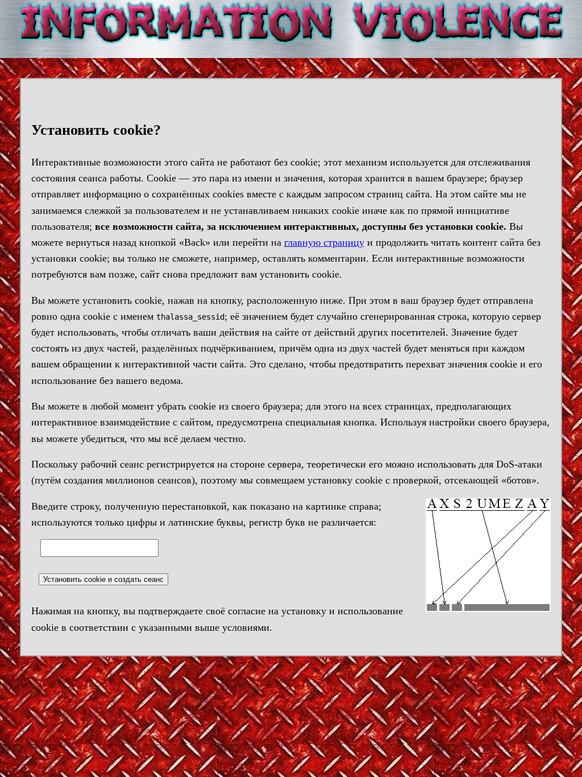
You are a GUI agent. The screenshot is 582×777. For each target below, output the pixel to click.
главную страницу (324, 242)
